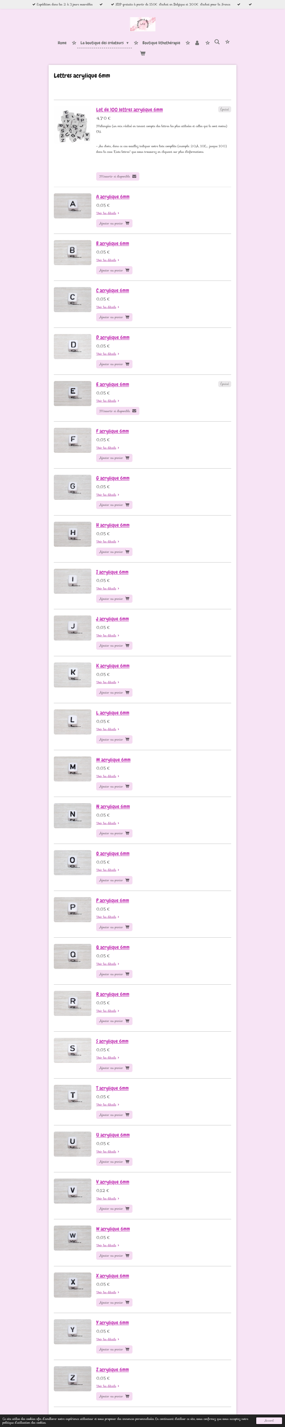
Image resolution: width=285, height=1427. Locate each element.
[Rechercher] (217, 42)
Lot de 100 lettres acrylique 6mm (129, 109)
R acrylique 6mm (112, 994)
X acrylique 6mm (112, 1276)
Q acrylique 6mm (113, 947)
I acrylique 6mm (112, 572)
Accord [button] (269, 1420)
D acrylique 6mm (113, 337)
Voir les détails (106, 213)
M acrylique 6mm (113, 760)
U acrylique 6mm (113, 1135)
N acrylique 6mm (113, 806)
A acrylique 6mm (113, 197)
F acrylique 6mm (112, 431)
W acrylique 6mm (113, 1229)
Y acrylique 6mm (112, 1322)
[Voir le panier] (142, 53)
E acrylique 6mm (112, 384)
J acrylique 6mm (112, 619)
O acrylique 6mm (113, 853)
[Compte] (197, 43)
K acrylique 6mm (113, 666)
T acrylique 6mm (112, 1088)
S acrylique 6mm (112, 1041)
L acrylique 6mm (112, 713)
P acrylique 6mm (112, 900)
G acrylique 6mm (113, 478)
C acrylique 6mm (112, 290)
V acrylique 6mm (112, 1182)
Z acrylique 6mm (112, 1369)
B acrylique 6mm (112, 243)
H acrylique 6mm (113, 525)
